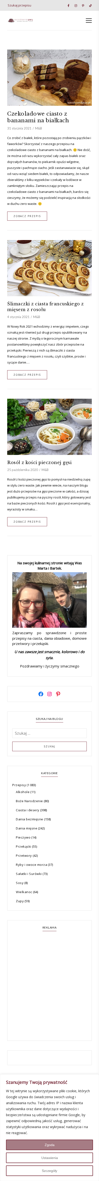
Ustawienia (49, 1158)
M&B (38, 128)
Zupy (20, 901)
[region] (49, 1127)
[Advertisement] (49, 986)
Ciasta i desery (27, 810)
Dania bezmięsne (29, 819)
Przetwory (24, 855)
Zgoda (50, 1145)
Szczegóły (49, 1171)
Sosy (20, 883)
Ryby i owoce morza (31, 864)
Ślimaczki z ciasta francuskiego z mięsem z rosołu (45, 306)
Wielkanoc (24, 892)
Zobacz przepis (27, 216)
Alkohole (23, 792)
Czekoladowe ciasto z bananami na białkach (38, 117)
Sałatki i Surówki (29, 874)
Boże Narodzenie (29, 801)
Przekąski (23, 846)
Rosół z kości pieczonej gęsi (39, 462)
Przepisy (19, 785)
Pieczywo (23, 837)
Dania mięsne (26, 828)
